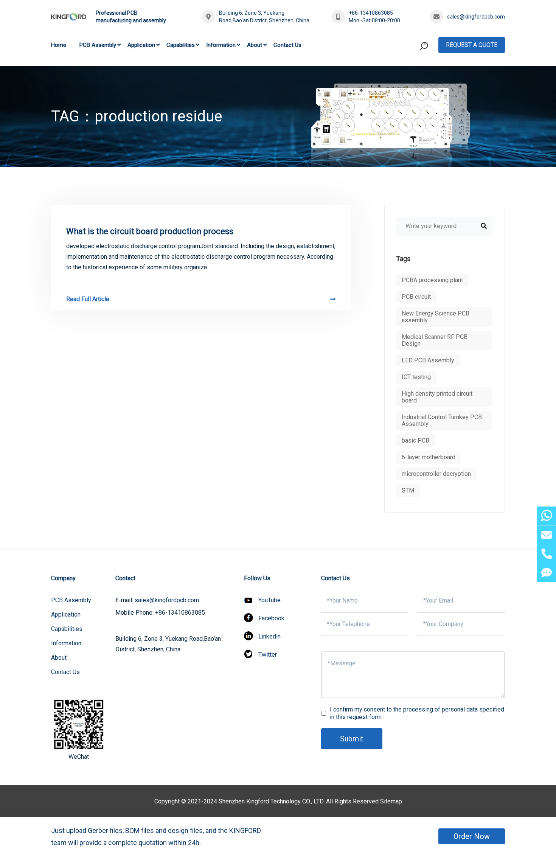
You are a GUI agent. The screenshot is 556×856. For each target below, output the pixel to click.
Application (141, 45)
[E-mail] (546, 534)
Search (410, 77)
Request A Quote (471, 44)
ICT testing (416, 377)
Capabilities (180, 45)
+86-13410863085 (371, 13)
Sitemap (391, 801)
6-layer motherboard (428, 457)
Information (221, 45)
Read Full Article (87, 299)
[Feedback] (546, 572)
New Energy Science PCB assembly (435, 317)
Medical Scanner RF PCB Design (434, 340)
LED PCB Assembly (428, 360)
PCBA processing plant (432, 280)
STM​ (408, 490)
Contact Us (287, 45)
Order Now (471, 836)
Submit (351, 738)
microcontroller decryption (436, 473)
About (254, 45)
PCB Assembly (97, 45)
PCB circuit (416, 296)
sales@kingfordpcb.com (476, 17)
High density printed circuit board (437, 397)
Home (58, 45)
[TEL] (546, 553)
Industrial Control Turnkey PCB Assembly (442, 420)
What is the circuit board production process (149, 231)
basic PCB (415, 440)
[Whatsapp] (546, 515)
